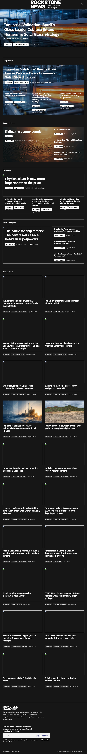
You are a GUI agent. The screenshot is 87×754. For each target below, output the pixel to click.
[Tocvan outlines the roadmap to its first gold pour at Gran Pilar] (22, 454)
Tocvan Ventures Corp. (18, 394)
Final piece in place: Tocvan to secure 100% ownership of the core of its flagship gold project (61, 511)
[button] (4, 4)
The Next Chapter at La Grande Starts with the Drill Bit (62, 302)
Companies (8, 44)
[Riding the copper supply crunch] (43, 144)
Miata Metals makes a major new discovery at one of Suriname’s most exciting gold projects (61, 553)
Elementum (9, 188)
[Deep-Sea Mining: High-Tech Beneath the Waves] (68, 245)
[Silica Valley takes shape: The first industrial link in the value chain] (64, 621)
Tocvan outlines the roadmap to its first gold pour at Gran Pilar (20, 469)
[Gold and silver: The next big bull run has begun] (68, 143)
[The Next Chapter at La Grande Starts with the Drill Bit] (64, 287)
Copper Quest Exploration (19, 646)
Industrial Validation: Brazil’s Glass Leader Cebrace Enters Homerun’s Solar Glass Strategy (21, 303)
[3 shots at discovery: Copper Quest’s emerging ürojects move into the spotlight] (22, 621)
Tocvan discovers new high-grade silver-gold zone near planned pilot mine (63, 427)
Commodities (9, 141)
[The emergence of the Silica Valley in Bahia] (22, 664)
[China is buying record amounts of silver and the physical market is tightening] (16, 205)
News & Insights (10, 244)
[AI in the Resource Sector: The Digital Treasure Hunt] (68, 257)
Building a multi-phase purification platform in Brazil (60, 679)
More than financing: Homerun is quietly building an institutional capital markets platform (21, 553)
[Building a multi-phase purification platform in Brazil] (64, 664)
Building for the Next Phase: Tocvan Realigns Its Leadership (61, 387)
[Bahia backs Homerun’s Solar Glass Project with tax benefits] (64, 454)
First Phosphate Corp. (39, 110)
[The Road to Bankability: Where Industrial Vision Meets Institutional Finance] (22, 411)
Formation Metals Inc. (60, 604)
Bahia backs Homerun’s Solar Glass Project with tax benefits (61, 469)
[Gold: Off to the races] (68, 132)
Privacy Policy (45, 740)
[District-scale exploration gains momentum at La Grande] (22, 579)
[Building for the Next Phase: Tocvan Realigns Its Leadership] (64, 372)
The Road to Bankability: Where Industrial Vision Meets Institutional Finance (19, 428)
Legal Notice (8, 741)
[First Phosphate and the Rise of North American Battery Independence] (70, 103)
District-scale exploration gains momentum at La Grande (17, 594)
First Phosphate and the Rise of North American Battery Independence (62, 344)
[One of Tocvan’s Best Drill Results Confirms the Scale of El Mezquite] (22, 372)
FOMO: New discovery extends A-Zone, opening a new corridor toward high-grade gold (62, 596)
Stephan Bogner (19, 188)
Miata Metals (57, 561)
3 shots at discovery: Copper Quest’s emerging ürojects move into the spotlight (19, 638)
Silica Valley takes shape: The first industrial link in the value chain (60, 636)
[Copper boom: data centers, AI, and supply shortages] (68, 156)
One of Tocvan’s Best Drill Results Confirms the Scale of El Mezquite (18, 387)
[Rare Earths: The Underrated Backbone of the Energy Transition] (68, 232)
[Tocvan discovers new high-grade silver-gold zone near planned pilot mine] (64, 411)
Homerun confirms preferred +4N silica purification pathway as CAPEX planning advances (21, 511)
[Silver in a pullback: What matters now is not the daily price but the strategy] (70, 205)
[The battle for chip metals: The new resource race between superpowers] (43, 244)
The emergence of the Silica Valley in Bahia (19, 679)
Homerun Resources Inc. (21, 44)
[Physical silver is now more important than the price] (43, 194)
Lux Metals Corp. (19, 102)
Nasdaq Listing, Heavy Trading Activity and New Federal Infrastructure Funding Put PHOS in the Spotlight (21, 346)
